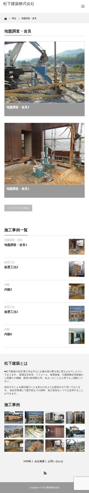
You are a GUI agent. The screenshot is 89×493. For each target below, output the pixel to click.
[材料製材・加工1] (34, 431)
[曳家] (13, 431)
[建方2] (34, 445)
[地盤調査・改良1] (54, 445)
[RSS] (44, 472)
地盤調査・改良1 (17, 188)
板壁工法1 (11, 311)
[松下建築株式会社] (21, 4)
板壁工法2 (11, 267)
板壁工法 (9, 262)
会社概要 (39, 461)
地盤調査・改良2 (17, 107)
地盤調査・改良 (13, 240)
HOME (27, 461)
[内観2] (13, 445)
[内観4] (75, 417)
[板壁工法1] (34, 417)
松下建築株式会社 (51, 487)
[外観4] (75, 431)
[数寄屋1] (54, 431)
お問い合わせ (55, 461)
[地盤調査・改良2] (75, 445)
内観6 (8, 334)
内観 (7, 284)
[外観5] (54, 417)
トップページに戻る (18, 208)
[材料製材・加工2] (13, 417)
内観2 (8, 289)
